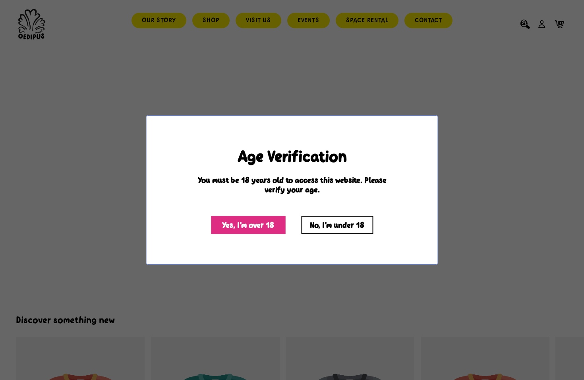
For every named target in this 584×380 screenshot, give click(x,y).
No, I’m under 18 (337, 225)
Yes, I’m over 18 (248, 225)
